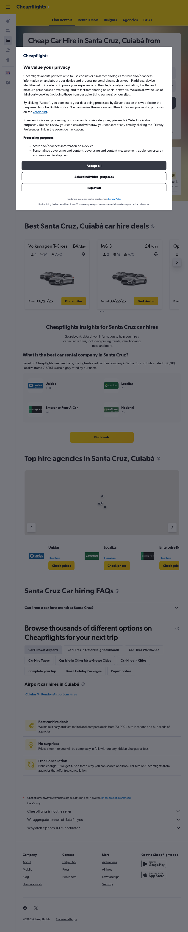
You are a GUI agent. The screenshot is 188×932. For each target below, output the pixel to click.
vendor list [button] (40, 112)
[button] (94, 165)
